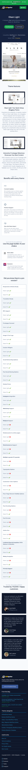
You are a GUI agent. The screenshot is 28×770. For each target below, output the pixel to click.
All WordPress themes (7, 714)
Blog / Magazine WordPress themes (10, 722)
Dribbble (5, 758)
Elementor (10, 264)
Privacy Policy (5, 743)
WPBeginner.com (13, 610)
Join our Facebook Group (10, 686)
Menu (23, 7)
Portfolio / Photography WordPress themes (12, 727)
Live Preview (19, 26)
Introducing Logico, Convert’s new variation (12, 704)
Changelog (17, 38)
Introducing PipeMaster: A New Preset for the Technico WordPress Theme (12, 700)
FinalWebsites (12, 655)
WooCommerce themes (7, 725)
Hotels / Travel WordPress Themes (10, 719)
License (23, 755)
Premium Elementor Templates (9, 730)
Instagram (5, 766)
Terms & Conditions (6, 741)
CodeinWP (11, 631)
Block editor (10, 252)
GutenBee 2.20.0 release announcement (11, 695)
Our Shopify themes (6, 746)
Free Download (9, 26)
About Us (4, 738)
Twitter (5, 763)
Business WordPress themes (8, 717)
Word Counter (5, 749)
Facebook (5, 761)
